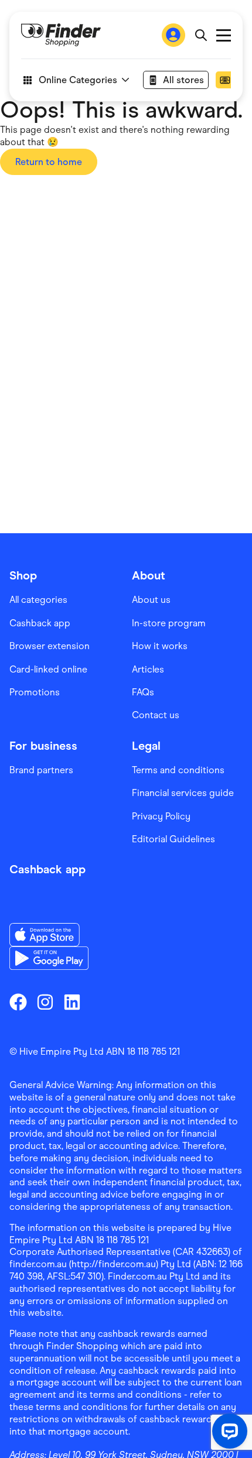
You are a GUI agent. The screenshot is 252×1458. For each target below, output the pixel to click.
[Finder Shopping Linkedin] (72, 1002)
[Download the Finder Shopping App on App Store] (48, 934)
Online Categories (78, 79)
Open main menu (223, 35)
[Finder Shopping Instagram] (45, 1002)
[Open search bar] (201, 35)
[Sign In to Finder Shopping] (173, 35)
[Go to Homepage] (61, 35)
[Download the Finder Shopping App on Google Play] (48, 958)
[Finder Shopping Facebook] (18, 1002)
